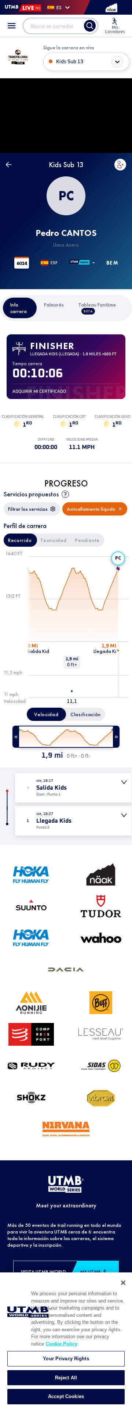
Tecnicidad (53, 540)
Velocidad (46, 714)
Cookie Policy (61, 1344)
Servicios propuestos (31, 494)
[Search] (90, 26)
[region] (66, 1340)
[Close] (123, 1283)
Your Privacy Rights (66, 1358)
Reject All (66, 1377)
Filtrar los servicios (28, 509)
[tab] (20, 308)
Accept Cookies (66, 1396)
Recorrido (20, 540)
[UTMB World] (66, 1184)
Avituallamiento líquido (91, 509)
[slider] (66, 737)
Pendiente (87, 540)
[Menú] (11, 25)
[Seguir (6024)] (120, 164)
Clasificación (85, 714)
